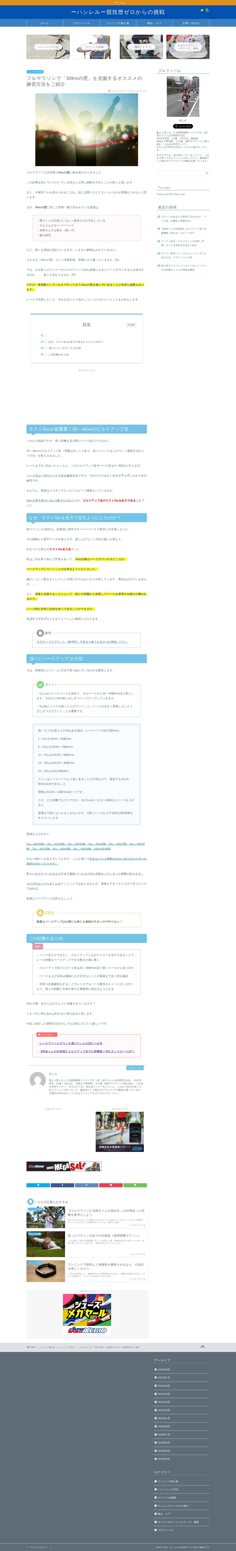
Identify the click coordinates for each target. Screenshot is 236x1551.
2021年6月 (164, 1385)
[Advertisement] (86, 395)
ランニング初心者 (117, 23)
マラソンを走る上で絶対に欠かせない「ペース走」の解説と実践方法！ (184, 218)
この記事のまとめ (58, 354)
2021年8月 (164, 1369)
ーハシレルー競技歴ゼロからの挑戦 (118, 12)
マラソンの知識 (167, 1497)
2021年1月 (164, 1418)
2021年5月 (164, 1394)
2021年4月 (164, 1402)
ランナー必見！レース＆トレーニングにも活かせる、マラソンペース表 (184, 255)
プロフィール (81, 23)
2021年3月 (164, 1410)
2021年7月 (164, 1377)
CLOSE (131, 325)
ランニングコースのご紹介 (173, 1505)
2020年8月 (164, 1426)
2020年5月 (164, 1450)
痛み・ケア (154, 23)
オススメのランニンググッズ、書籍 (178, 1522)
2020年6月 (164, 1442)
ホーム (44, 23)
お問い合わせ (191, 23)
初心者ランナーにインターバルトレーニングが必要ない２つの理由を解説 (184, 267)
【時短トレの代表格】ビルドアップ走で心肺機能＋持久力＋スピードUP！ (87, 1051)
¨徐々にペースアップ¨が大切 (64, 348)
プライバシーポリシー (38, 1547)
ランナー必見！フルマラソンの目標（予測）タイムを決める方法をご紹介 (182, 243)
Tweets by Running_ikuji (171, 194)
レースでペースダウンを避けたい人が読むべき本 (70, 1043)
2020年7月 (164, 1434)
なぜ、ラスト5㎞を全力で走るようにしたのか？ (76, 341)
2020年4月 (164, 1458)
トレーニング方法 (35, 72)
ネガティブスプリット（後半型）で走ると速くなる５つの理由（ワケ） (82, 641)
